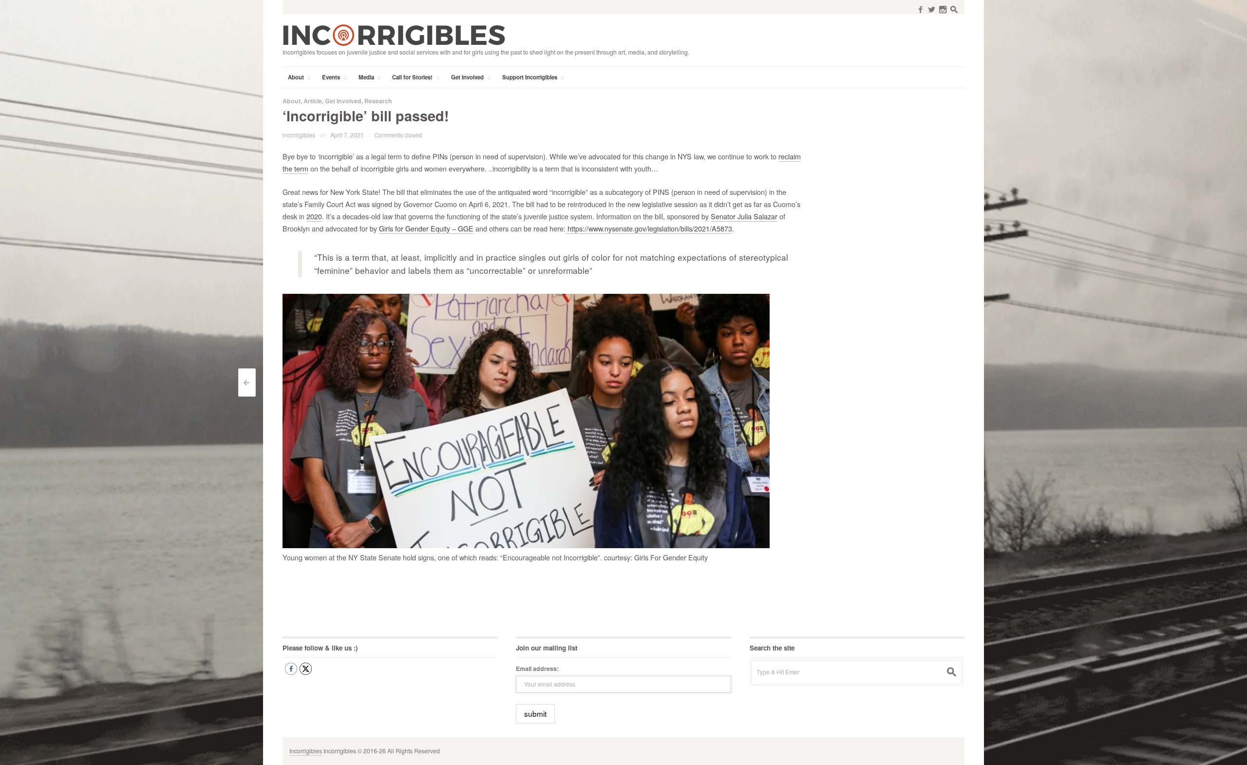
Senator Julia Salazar (744, 216)
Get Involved (343, 100)
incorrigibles (299, 135)
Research (378, 100)
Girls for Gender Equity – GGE (426, 228)
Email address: (537, 668)
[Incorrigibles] (394, 34)
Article (312, 100)
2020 (314, 216)
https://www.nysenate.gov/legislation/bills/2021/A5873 (649, 228)
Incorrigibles (305, 750)
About (292, 100)
